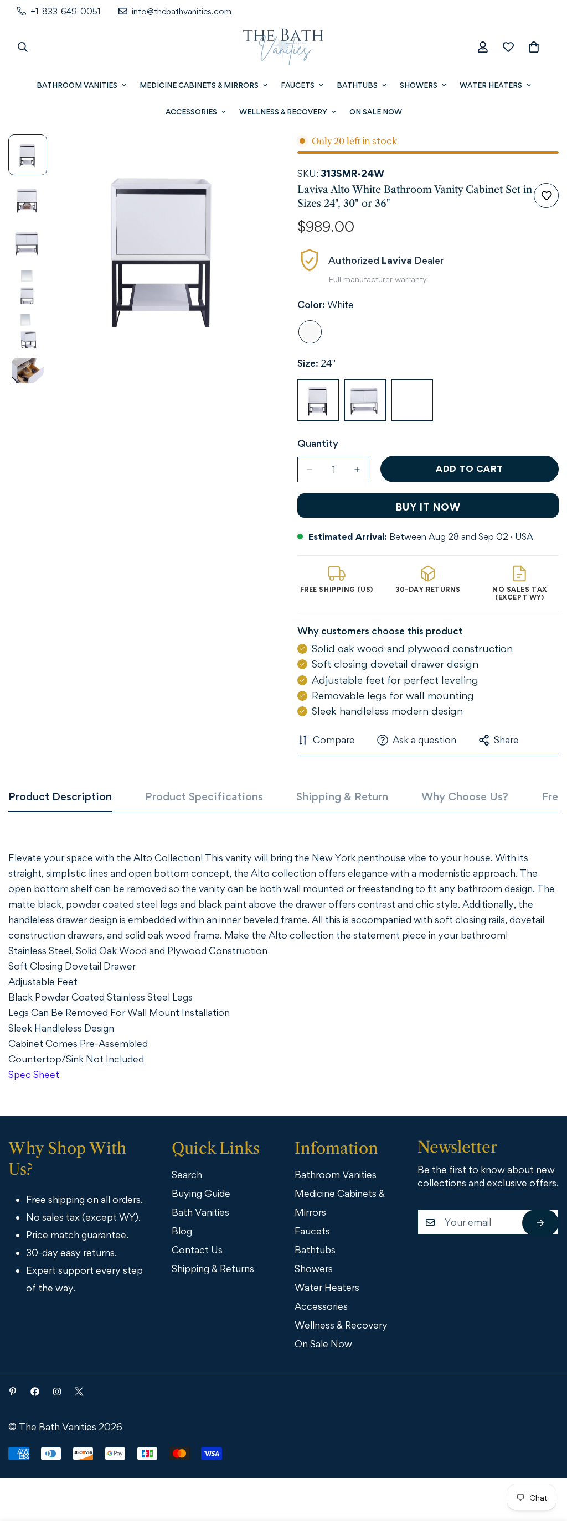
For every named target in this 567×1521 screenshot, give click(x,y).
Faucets (298, 85)
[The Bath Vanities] (283, 47)
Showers (418, 85)
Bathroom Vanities (77, 85)
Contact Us (197, 1250)
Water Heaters (491, 85)
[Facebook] (34, 1391)
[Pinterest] (12, 1391)
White (310, 332)
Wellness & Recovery (283, 111)
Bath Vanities (200, 1212)
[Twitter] (79, 1391)
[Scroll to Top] (543, 1460)
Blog (182, 1231)
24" (318, 400)
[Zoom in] (246, 157)
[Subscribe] (540, 1223)
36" (412, 400)
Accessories (191, 111)
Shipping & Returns (213, 1268)
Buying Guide (201, 1193)
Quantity (317, 443)
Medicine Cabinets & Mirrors (199, 85)
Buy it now (428, 507)
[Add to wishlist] (546, 195)
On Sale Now (375, 111)
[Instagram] (57, 1391)
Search (187, 1174)
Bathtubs (357, 85)
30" (365, 400)
